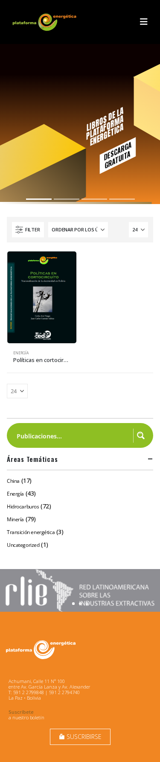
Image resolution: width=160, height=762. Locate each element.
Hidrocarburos (23, 506)
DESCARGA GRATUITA (117, 155)
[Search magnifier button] (141, 435)
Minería (15, 519)
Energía (21, 353)
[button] (143, 22)
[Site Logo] (45, 22)
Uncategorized (23, 545)
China (13, 481)
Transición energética (31, 532)
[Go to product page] (41, 297)
